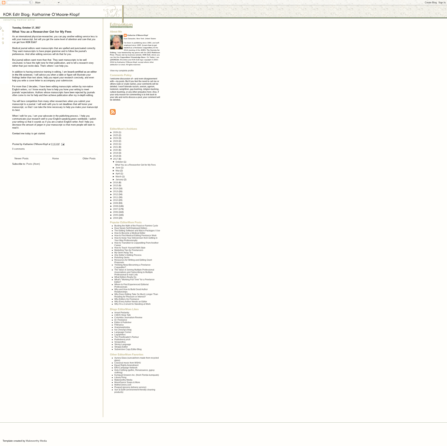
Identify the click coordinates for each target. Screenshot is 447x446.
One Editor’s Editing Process (127, 255)
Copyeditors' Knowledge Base (133, 57)
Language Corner (122, 332)
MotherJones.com (122, 385)
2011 (116, 197)
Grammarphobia (122, 327)
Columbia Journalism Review (128, 317)
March (119, 176)
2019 (116, 153)
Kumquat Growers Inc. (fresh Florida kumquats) (136, 375)
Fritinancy (119, 325)
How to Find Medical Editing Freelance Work (135, 235)
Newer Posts (21, 158)
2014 (116, 188)
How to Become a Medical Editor (129, 233)
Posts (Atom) (33, 164)
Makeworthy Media (123, 380)
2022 (116, 144)
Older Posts (89, 158)
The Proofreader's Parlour (126, 337)
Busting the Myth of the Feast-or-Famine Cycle (136, 225)
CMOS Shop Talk (122, 315)
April (118, 173)
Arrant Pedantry (121, 312)
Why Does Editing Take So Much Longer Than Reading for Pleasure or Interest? (136, 295)
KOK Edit (31, 42)
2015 (116, 185)
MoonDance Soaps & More (127, 382)
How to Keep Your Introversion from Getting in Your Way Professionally (135, 239)
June (118, 167)
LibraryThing (120, 377)
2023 (116, 141)
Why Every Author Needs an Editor (130, 301)
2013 (116, 191)
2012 (116, 194)
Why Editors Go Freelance (126, 299)
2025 (116, 135)
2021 (116, 147)
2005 (116, 215)
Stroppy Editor (121, 347)
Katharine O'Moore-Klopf (137, 35)
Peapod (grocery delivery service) (130, 387)
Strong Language (122, 344)
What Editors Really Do (125, 277)
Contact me (18, 133)
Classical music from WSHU (127, 363)
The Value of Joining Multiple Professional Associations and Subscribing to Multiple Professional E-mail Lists (134, 272)
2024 (116, 138)
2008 (116, 206)
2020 (116, 150)
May (118, 170)
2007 (116, 209)
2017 (116, 159)
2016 (116, 182)
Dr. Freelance (120, 320)
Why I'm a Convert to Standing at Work (132, 304)
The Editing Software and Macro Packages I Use (137, 230)
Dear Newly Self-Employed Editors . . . (132, 228)
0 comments (18, 149)
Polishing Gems (121, 257)
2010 (116, 200)
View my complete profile (122, 70)
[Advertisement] (43, 431)
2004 (116, 218)
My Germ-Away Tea (123, 252)
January (120, 179)
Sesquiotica (120, 342)
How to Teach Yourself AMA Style (129, 248)
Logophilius (120, 334)
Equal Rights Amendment (126, 365)
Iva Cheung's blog (122, 330)
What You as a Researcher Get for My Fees (41, 31)
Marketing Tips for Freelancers (128, 250)
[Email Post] (62, 144)
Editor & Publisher (122, 322)
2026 (116, 132)
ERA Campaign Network (125, 367)
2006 (116, 212)
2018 (116, 156)
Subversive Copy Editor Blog (128, 349)
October (120, 162)
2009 (116, 203)
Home (55, 158)
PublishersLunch (122, 339)
